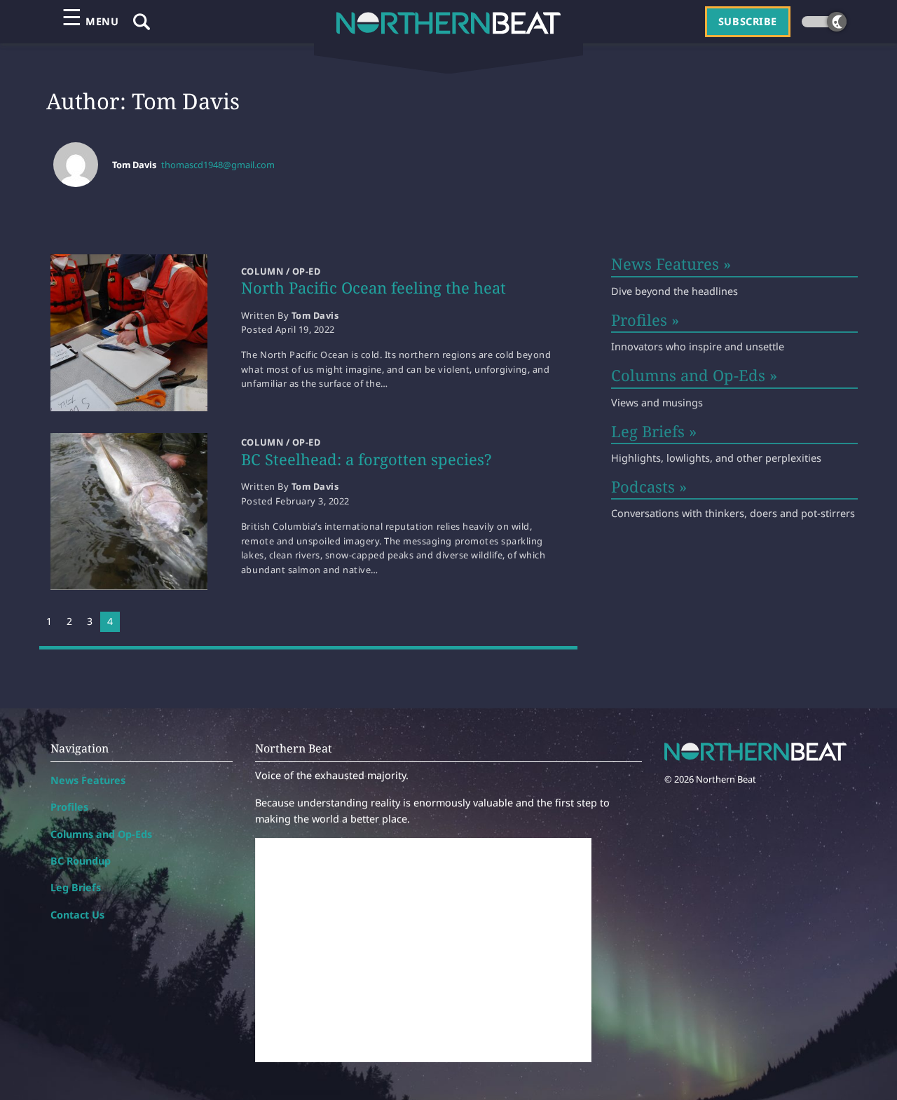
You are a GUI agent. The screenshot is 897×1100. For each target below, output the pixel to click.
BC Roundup (80, 860)
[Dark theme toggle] (824, 22)
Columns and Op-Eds (101, 834)
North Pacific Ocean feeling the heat (373, 287)
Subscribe (747, 21)
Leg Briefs (75, 887)
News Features (87, 780)
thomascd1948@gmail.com (218, 164)
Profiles (69, 806)
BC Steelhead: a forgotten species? (366, 458)
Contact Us (77, 914)
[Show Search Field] (141, 21)
